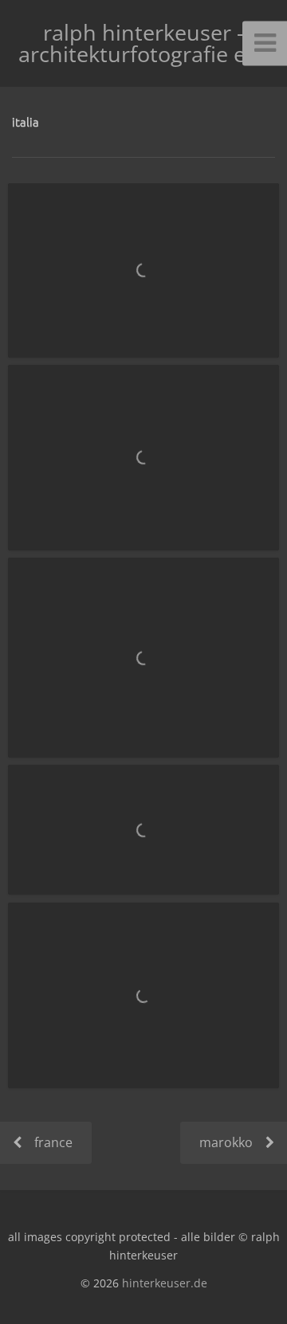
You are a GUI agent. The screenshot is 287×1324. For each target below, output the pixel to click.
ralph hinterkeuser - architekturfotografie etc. (143, 43)
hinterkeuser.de (164, 1283)
